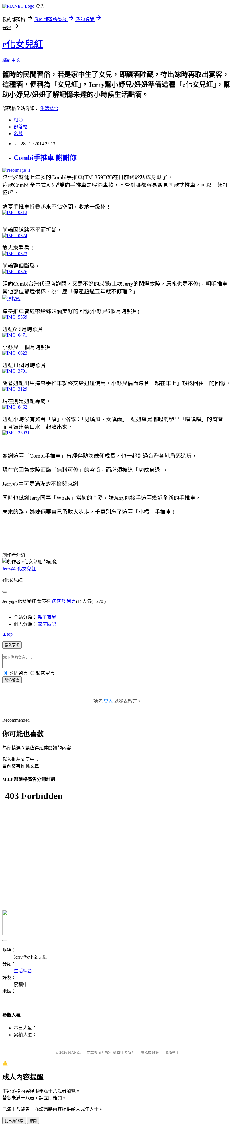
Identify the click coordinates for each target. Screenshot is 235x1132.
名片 (18, 133)
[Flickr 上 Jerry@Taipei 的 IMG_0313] (14, 212)
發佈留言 (12, 680)
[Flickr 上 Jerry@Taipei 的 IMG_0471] (14, 335)
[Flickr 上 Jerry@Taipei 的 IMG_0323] (14, 253)
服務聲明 (171, 1052)
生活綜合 (49, 108)
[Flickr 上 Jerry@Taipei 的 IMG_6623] (14, 353)
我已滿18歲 (14, 1121)
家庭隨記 (47, 624)
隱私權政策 (149, 1052)
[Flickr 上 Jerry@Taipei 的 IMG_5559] (14, 317)
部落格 (21, 126)
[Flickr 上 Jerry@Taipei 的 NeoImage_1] (16, 170)
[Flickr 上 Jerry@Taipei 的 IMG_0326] (14, 271)
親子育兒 (47, 617)
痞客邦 (59, 601)
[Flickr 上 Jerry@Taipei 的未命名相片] (11, 298)
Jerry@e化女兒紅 (19, 568)
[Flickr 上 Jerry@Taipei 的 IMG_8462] (14, 407)
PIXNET (74, 1052)
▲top (7, 634)
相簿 (18, 119)
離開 (33, 1121)
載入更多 (12, 645)
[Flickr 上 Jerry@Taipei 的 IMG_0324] (14, 235)
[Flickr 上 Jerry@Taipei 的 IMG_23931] (16, 432)
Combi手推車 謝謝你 (45, 157)
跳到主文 (11, 60)
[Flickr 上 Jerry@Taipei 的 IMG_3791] (14, 371)
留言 (71, 601)
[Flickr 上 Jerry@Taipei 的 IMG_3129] (14, 389)
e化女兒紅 (22, 44)
